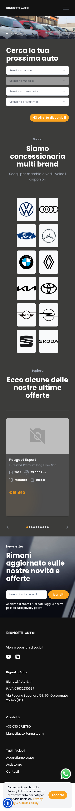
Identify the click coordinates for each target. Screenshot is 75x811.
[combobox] (37, 70)
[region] (37, 473)
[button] (8, 803)
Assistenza (14, 764)
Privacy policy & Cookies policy (25, 801)
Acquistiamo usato (20, 757)
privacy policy (32, 608)
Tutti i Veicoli (15, 750)
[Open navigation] (66, 8)
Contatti (12, 771)
